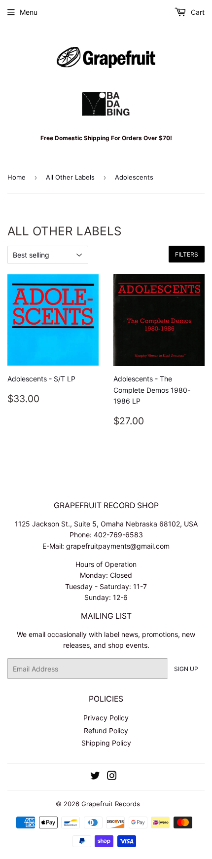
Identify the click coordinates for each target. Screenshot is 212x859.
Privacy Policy (106, 717)
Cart (197, 12)
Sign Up (186, 668)
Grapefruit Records (110, 804)
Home (16, 177)
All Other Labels (70, 177)
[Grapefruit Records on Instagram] (112, 777)
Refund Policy (106, 730)
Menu (28, 12)
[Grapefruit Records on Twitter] (95, 777)
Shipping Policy (106, 743)
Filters (186, 254)
